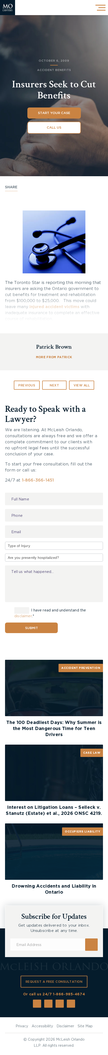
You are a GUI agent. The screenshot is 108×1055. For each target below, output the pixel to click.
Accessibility (42, 1026)
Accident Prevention (80, 668)
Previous (26, 385)
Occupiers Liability (82, 831)
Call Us (54, 127)
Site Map (85, 1026)
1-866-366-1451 (38, 480)
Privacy (22, 1026)
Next (54, 385)
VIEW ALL (82, 385)
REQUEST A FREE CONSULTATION (54, 981)
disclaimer (23, 616)
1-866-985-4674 (69, 994)
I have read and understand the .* (50, 613)
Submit (31, 628)
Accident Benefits (54, 70)
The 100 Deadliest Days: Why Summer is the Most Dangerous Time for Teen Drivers (53, 728)
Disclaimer (65, 1026)
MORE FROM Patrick (54, 357)
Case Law (91, 752)
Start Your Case (54, 113)
